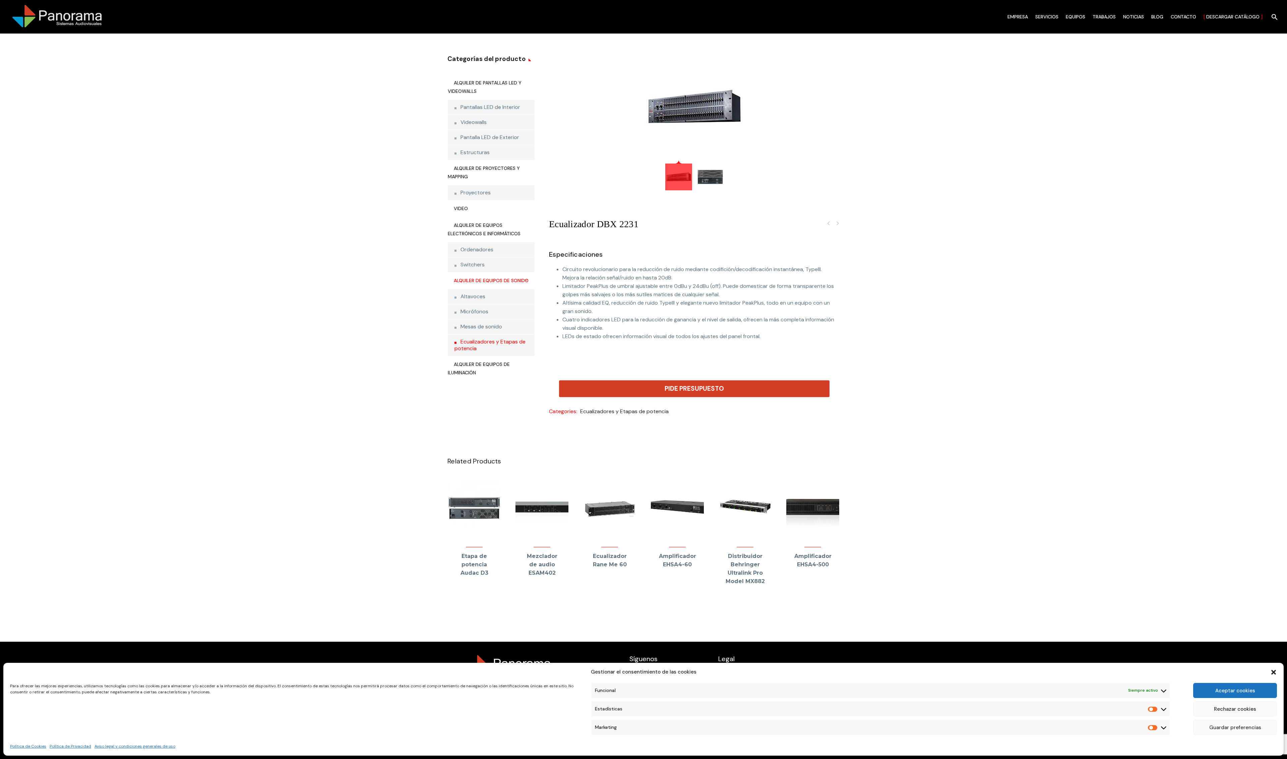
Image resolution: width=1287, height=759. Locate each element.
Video (461, 208)
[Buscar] (1273, 17)
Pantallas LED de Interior (490, 107)
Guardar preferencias (1235, 727)
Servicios (1046, 17)
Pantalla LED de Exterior (490, 137)
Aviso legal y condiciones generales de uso (135, 746)
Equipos (1075, 17)
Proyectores (476, 192)
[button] (1273, 672)
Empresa (1017, 17)
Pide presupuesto (694, 388)
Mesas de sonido (481, 326)
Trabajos (1104, 17)
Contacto (1183, 17)
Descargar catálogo (1233, 17)
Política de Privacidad (70, 746)
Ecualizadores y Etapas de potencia (624, 411)
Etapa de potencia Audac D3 (474, 564)
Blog (1157, 17)
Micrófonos (474, 311)
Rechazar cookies (1235, 709)
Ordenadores (477, 249)
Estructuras (475, 152)
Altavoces (473, 296)
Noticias (1133, 17)
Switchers (473, 264)
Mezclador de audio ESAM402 (542, 564)
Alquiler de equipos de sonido (491, 280)
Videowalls (474, 122)
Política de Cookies (28, 746)
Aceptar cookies (1235, 690)
